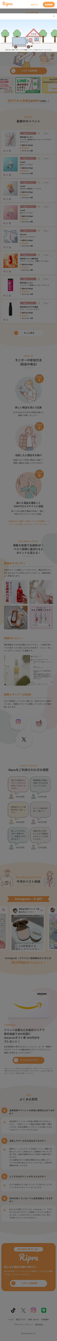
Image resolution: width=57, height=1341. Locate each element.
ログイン (34, 4)
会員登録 (49, 4)
